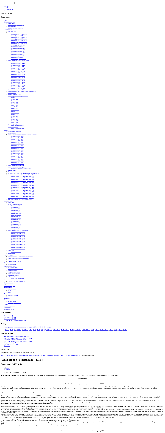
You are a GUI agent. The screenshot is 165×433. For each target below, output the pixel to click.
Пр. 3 (11, 330)
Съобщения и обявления (13, 127)
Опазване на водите (8, 262)
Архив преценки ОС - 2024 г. (17, 137)
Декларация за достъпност (9, 309)
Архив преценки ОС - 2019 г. (17, 145)
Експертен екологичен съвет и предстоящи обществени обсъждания (22, 91)
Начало (5, 20)
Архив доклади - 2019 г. (16, 215)
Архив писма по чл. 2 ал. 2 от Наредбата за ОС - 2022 (22, 181)
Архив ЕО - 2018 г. (15, 108)
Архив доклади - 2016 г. (16, 219)
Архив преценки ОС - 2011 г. (17, 157)
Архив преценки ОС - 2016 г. (17, 150)
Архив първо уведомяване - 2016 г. (18, 48)
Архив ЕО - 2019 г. (15, 106)
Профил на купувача (8, 300)
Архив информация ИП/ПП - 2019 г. (19, 43)
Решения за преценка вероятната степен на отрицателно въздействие (22, 134)
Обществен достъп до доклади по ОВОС (16, 90)
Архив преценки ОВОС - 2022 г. (18, 66)
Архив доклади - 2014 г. (16, 222)
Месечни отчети (11, 250)
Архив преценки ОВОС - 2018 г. (18, 73)
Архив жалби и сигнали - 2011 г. (18, 247)
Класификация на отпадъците (14, 272)
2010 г (115, 330)
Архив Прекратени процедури (17, 125)
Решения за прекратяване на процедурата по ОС (18, 167)
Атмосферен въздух (8, 255)
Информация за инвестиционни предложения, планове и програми (22, 32)
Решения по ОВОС (12, 93)
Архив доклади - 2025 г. (16, 205)
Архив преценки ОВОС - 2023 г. (18, 65)
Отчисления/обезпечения (13, 267)
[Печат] (6, 368)
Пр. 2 (34, 330)
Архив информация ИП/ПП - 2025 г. (19, 34)
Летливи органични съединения (14, 261)
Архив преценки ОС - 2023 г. (17, 139)
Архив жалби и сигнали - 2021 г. (18, 232)
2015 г (92, 330)
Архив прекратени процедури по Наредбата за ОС (22, 168)
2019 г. (66, 330)
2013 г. (102, 330)
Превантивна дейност (8, 29)
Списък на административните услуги (16, 25)
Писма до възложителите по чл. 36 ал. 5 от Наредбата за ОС (21, 199)
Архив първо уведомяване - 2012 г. (18, 56)
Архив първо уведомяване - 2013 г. (18, 52)
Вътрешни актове (11, 296)
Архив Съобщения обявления (17, 128)
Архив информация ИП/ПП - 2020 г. (19, 42)
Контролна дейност (8, 201)
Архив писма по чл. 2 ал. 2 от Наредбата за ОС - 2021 (22, 182)
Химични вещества (8, 287)
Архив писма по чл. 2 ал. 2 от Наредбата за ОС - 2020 (22, 184)
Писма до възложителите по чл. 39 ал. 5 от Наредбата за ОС (21, 198)
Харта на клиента (11, 23)
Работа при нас (7, 307)
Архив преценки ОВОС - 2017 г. (18, 74)
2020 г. (55, 330)
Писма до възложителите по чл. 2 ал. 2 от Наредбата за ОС (20, 174)
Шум (5, 284)
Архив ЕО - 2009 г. (15, 122)
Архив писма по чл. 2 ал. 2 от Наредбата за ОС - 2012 (22, 196)
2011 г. (111, 330)
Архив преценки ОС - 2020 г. (17, 144)
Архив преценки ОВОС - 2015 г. (18, 77)
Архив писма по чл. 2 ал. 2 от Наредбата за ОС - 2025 (22, 176)
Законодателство (7, 293)
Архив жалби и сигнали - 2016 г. (18, 239)
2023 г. (19, 330)
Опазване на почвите (8, 283)
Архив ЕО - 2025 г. (15, 97)
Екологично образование (9, 306)
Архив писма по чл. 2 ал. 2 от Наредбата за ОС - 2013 (22, 195)
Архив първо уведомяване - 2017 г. (18, 46)
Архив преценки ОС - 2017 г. (17, 148)
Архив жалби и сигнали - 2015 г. (18, 241)
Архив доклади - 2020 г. (16, 213)
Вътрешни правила (12, 301)
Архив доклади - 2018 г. (16, 216)
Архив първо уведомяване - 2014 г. (18, 51)
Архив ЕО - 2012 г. (15, 117)
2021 (42, 330)
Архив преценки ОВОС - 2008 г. (18, 88)
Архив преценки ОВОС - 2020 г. (18, 69)
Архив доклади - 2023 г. (16, 208)
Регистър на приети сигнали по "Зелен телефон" (18, 230)
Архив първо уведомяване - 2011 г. (18, 54)
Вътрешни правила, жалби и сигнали (15, 28)
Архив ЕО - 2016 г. (15, 111)
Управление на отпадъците (9, 266)
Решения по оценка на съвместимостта (16, 165)
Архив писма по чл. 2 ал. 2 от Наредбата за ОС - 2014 (22, 193)
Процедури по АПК (12, 170)
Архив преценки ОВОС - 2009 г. (18, 86)
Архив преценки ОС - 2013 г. (17, 154)
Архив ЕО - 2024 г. (15, 99)
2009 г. (120, 330)
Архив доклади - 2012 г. (16, 225)
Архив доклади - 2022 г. (16, 210)
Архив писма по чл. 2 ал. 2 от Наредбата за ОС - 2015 (22, 191)
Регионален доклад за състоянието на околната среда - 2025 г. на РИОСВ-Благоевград (26, 327)
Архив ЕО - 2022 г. (15, 102)
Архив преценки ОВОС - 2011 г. (18, 83)
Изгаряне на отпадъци (12, 270)
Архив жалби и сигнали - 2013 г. (18, 244)
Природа (6, 130)
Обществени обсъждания (13, 171)
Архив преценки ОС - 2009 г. (17, 161)
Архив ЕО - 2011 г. (15, 119)
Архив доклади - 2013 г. (16, 224)
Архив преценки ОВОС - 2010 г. (18, 85)
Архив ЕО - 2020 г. (15, 105)
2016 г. (88, 330)
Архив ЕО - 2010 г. (15, 120)
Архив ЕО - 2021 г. (15, 103)
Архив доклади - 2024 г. (16, 207)
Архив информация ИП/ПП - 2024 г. (19, 35)
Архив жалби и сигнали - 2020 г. (18, 233)
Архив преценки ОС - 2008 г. (17, 162)
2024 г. (7, 330)
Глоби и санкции (11, 253)
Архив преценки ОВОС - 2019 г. (18, 71)
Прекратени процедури (12, 123)
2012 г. (106, 330)
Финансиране (7, 298)
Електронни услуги (12, 26)
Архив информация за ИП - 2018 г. (18, 45)
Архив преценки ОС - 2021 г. (17, 142)
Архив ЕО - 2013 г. (15, 116)
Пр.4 (15, 330)
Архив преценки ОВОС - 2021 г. (18, 68)
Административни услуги (9, 22)
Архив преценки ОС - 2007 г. (17, 164)
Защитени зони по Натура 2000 (14, 131)
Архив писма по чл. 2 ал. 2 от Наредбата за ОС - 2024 (22, 178)
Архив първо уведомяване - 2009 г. (18, 59)
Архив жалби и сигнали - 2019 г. (18, 235)
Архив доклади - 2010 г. (16, 228)
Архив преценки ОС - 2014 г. (17, 153)
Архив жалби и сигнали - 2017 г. (18, 238)
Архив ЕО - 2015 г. (15, 113)
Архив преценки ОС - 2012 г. (17, 156)
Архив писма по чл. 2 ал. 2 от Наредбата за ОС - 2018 (22, 187)
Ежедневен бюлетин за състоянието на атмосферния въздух (20, 256)
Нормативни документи (13, 295)
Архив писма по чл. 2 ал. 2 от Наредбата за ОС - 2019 (22, 185)
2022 (30, 330)
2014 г (97, 330)
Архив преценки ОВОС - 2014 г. (18, 79)
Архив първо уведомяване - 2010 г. (18, 57)
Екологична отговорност (9, 286)
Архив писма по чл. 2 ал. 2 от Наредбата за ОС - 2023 (22, 179)
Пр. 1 (46, 330)
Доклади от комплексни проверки (15, 204)
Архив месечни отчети (16, 252)
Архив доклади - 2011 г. (16, 227)
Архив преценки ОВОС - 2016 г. (18, 76)
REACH (9, 290)
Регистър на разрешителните (14, 273)
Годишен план (11, 202)
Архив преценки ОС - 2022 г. (17, 140)
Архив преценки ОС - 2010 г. (17, 159)
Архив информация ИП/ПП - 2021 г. (19, 40)
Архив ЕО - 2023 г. (15, 100)
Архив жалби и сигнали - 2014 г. (18, 242)
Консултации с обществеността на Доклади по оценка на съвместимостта (23, 173)
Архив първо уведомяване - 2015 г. (18, 49)
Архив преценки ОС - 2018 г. (17, 147)
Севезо (9, 292)
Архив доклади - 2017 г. (16, 218)
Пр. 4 (26, 330)
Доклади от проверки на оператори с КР (16, 281)
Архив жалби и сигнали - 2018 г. (18, 236)
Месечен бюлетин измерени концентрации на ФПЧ (18, 258)
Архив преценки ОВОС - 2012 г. (18, 82)
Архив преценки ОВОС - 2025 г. (18, 62)
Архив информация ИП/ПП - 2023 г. (19, 37)
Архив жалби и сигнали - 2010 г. (18, 249)
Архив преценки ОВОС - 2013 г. (18, 80)
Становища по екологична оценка (15, 94)
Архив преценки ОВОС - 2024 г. (18, 63)
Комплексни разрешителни (10, 279)
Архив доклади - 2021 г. (16, 212)
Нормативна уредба (12, 289)
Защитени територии (12, 133)
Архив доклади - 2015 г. (16, 221)
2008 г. (125, 330)
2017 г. (84, 330)
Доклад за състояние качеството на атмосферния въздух (20, 259)
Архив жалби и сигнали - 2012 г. (18, 245)
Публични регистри (12, 31)
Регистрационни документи (13, 275)
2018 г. (79, 330)
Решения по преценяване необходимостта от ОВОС (19, 60)
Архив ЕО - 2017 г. (15, 110)
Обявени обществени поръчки (14, 303)
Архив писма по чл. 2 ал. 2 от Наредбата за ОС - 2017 (22, 188)
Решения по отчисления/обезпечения (15, 269)
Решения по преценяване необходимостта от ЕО (18, 96)
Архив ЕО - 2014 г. (15, 114)
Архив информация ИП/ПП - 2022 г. (19, 39)
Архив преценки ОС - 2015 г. (17, 151)
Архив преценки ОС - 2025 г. (17, 136)
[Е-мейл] (7, 369)
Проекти (6, 304)
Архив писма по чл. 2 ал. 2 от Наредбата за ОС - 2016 (22, 190)
